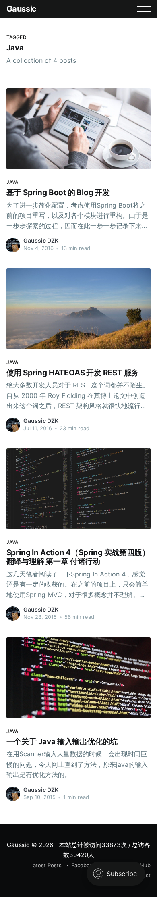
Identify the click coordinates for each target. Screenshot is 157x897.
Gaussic (21, 9)
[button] (144, 9)
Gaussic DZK (40, 240)
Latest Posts (46, 865)
